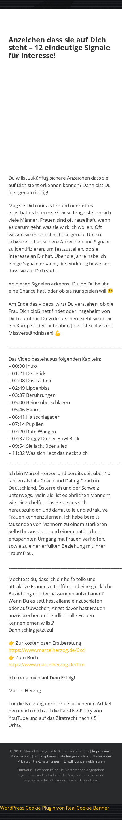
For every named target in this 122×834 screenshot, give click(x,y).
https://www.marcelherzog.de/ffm (47, 664)
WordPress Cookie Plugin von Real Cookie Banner (54, 807)
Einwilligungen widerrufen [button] (84, 761)
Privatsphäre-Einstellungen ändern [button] (61, 756)
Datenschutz (21, 756)
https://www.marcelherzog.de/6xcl (47, 650)
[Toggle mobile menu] (111, 17)
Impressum (101, 751)
